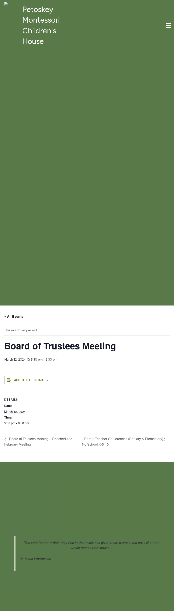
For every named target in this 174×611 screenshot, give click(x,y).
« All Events (13, 316)
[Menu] (168, 25)
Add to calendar (28, 380)
